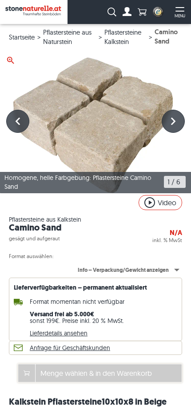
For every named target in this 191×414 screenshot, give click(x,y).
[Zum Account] (127, 12)
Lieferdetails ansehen (59, 333)
